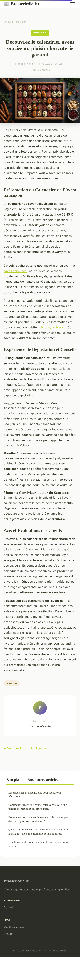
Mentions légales (14, 927)
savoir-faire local (15, 271)
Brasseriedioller (21, 3)
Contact (8, 933)
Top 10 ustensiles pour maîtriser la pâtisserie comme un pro (38, 843)
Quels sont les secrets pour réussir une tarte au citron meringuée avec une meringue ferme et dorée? (38, 831)
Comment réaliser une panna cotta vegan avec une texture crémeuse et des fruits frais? (37, 806)
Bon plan (21, 21)
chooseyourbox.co (52, 327)
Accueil (8, 21)
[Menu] (72, 4)
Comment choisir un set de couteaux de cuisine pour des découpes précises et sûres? (38, 819)
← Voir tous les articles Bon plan (25, 748)
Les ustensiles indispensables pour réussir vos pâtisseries (34, 794)
